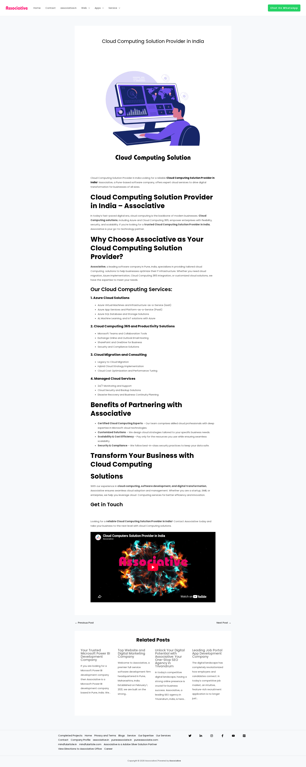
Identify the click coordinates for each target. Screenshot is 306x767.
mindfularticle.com (90, 744)
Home (37, 8)
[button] (88, 8)
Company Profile (81, 739)
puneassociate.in (121, 739)
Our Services (163, 735)
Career (108, 748)
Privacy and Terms (105, 735)
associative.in (68, 8)
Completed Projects (70, 735)
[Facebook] (222, 735)
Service (113, 8)
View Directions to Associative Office (80, 748)
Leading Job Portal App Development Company (207, 653)
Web (84, 8)
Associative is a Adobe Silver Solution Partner (130, 744)
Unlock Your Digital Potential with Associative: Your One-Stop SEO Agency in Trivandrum (170, 658)
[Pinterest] (244, 735)
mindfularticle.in (67, 744)
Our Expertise (146, 735)
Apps (98, 8)
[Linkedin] (200, 735)
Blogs (121, 735)
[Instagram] (211, 735)
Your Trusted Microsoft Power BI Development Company (95, 655)
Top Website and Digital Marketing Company (131, 653)
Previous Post (84, 622)
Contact (50, 8)
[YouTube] (233, 735)
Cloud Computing (178, 178)
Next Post (224, 622)
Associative (175, 760)
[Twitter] (190, 735)
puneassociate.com (146, 739)
